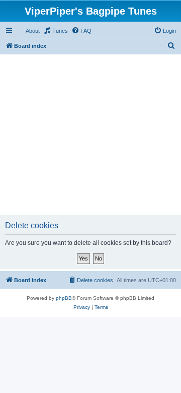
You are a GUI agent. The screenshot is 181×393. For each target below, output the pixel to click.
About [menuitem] (33, 31)
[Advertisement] (90, 133)
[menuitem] (55, 31)
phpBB (64, 298)
